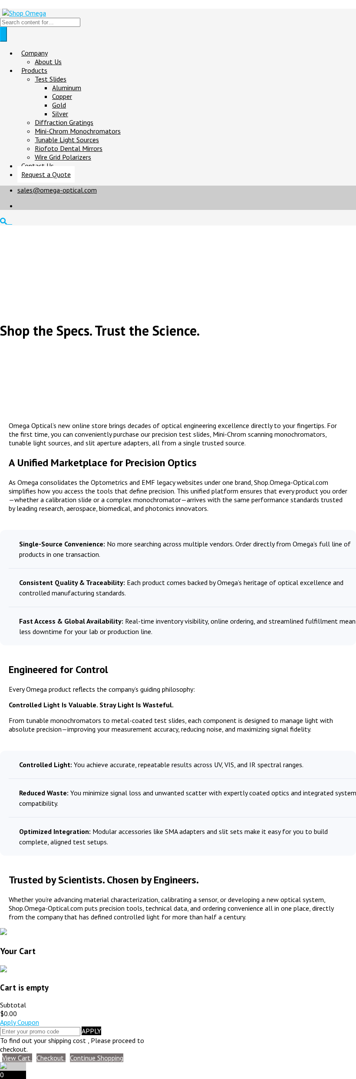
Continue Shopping (96, 1057)
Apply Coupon (19, 1022)
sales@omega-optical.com (57, 190)
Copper (62, 96)
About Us (48, 61)
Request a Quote (46, 174)
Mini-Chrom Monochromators (78, 131)
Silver (60, 113)
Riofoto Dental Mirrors (68, 148)
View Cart (17, 1057)
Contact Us (37, 165)
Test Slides (50, 79)
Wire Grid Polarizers (63, 157)
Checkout (51, 1057)
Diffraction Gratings (64, 122)
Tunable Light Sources (67, 139)
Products (34, 70)
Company (34, 53)
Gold (59, 105)
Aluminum (66, 87)
